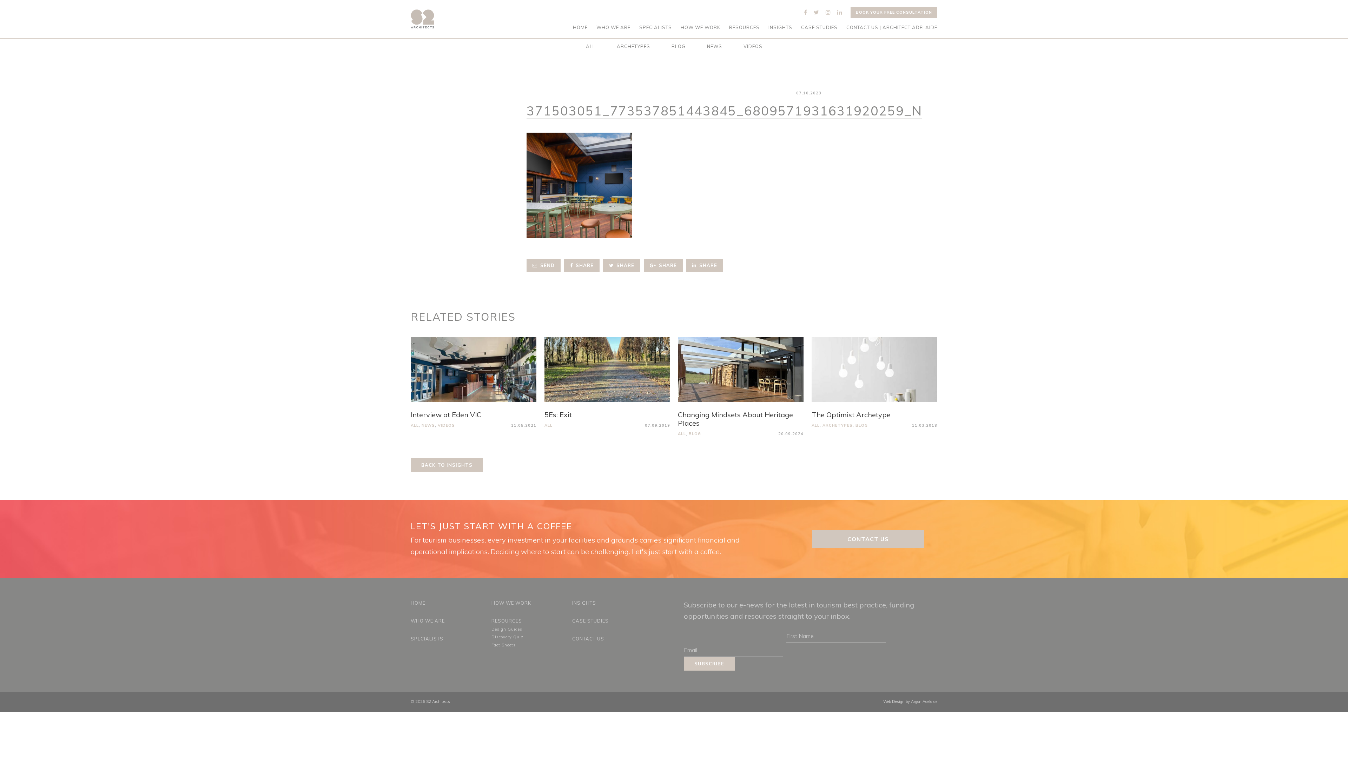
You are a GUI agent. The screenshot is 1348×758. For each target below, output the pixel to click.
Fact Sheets (503, 645)
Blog (679, 46)
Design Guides (506, 629)
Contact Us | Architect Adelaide (891, 27)
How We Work (700, 27)
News (714, 46)
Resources (744, 27)
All (590, 46)
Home (580, 27)
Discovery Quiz (507, 636)
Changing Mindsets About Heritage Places (735, 418)
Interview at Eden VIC (446, 414)
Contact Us (868, 539)
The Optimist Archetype (851, 414)
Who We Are (613, 27)
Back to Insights (447, 465)
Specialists (655, 27)
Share (584, 265)
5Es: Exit (558, 414)
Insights (780, 27)
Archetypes (633, 46)
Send (546, 265)
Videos (753, 46)
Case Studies (819, 27)
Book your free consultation (894, 12)
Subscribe (709, 663)
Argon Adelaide (924, 701)
